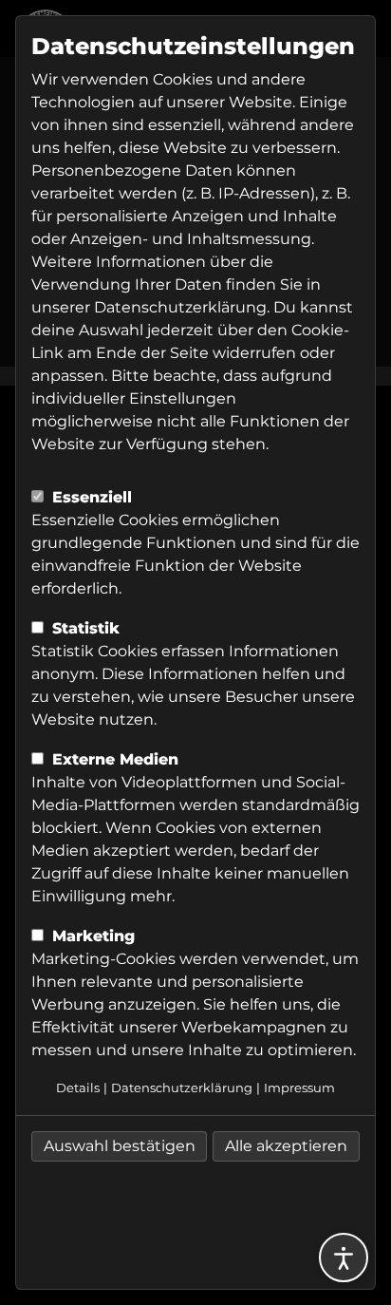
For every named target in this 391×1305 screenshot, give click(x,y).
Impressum (299, 1088)
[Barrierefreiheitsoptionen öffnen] (343, 1257)
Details (78, 1088)
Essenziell (89, 497)
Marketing (91, 936)
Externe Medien (112, 759)
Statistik (83, 628)
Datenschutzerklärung (180, 307)
